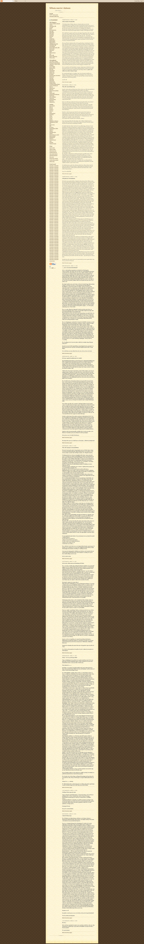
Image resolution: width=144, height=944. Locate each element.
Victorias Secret (53, 139)
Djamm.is (51, 109)
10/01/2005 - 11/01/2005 (54, 196)
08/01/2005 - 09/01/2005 (54, 193)
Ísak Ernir (51, 78)
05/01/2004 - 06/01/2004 (54, 170)
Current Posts (52, 260)
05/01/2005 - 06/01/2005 (54, 188)
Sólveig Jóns (52, 57)
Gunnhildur (52, 38)
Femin (51, 115)
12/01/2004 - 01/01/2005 (54, 181)
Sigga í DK (52, 55)
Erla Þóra (51, 36)
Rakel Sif (51, 89)
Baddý (51, 28)
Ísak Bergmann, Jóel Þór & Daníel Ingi (55, 76)
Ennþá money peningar (54, 158)
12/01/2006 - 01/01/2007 (54, 217)
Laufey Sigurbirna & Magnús (54, 86)
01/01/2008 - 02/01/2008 (54, 237)
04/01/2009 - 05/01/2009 (54, 259)
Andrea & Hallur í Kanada (55, 23)
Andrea (51, 25)
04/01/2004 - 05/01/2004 (54, 168)
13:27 (71, 442)
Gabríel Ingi (52, 71)
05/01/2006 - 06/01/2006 (54, 207)
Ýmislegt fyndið (53, 143)
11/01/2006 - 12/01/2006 (54, 216)
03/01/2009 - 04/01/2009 (54, 257)
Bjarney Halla (52, 68)
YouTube (51, 142)
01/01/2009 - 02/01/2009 (54, 256)
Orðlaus (51, 131)
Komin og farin (52, 147)
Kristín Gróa (52, 49)
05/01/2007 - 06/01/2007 (54, 225)
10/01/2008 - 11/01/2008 (54, 251)
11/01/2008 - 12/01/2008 (54, 253)
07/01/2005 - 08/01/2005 (54, 191)
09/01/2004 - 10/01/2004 (54, 176)
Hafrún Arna (52, 73)
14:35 (70, 173)
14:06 (71, 558)
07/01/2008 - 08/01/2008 (54, 247)
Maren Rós (52, 50)
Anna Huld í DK (53, 26)
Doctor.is (51, 110)
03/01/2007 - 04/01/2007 (54, 222)
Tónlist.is (51, 138)
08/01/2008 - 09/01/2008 (54, 248)
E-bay (51, 112)
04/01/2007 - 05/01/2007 (54, 224)
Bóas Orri (51, 69)
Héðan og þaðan (53, 149)
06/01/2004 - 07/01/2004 (54, 171)
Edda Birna (52, 32)
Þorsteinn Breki (53, 99)
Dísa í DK (51, 31)
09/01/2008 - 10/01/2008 (54, 250)
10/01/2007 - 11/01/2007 (54, 233)
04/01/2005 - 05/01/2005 (54, 187)
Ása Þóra (51, 27)
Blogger (51, 107)
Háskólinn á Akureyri (54, 121)
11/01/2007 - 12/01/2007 (54, 234)
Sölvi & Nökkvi (53, 97)
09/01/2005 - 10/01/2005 (54, 194)
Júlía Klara (52, 79)
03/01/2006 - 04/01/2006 (54, 204)
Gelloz (51, 37)
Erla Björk (52, 35)
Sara (50, 54)
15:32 (71, 787)
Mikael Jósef (52, 88)
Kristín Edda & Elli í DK (54, 47)
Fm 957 (51, 117)
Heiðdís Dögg (52, 40)
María (51, 51)
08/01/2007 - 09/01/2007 (54, 230)
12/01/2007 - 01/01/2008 (54, 236)
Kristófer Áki (52, 81)
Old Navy (51, 129)
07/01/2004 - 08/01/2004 (54, 173)
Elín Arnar (52, 33)
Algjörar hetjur (52, 161)
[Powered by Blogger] (53, 264)
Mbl (50, 126)
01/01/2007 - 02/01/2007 (54, 219)
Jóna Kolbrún (52, 46)
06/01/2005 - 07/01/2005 (54, 190)
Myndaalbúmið (54, 19)
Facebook (51, 114)
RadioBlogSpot (53, 132)
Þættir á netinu (52, 136)
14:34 (71, 652)
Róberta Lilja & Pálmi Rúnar (54, 91)
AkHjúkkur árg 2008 (54, 44)
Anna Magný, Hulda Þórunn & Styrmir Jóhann (55, 62)
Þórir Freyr (52, 100)
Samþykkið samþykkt (53, 155)
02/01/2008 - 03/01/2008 (54, 239)
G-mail (51, 118)
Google (51, 119)
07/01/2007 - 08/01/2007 (54, 228)
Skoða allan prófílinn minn (54, 16)
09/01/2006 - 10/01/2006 (54, 213)
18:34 (71, 932)
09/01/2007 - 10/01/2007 (54, 231)
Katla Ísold (52, 80)
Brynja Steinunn (53, 30)
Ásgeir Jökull (52, 66)
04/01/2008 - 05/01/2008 (54, 242)
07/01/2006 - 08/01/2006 (54, 210)
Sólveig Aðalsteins (53, 56)
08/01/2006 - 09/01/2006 (54, 211)
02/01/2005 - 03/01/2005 (54, 184)
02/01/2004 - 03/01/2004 (54, 165)
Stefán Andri (52, 93)
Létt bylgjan (52, 124)
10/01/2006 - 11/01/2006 (54, 214)
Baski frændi (52, 105)
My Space (52, 127)
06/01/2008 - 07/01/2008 (54, 245)
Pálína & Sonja (53, 52)
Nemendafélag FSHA (54, 128)
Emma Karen (52, 70)
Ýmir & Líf (52, 98)
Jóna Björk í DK (53, 45)
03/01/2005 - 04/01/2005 (54, 185)
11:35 (70, 353)
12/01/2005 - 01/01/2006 (54, 199)
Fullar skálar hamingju (53, 153)
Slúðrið (51, 133)
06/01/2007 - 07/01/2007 (54, 227)
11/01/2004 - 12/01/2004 (54, 179)
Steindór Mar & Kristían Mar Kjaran (54, 95)
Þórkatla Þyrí (52, 102)
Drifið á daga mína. (53, 150)
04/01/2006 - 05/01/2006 (54, 205)
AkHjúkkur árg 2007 (54, 122)
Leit (50, 123)
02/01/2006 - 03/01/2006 (54, 202)
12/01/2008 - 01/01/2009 (54, 254)
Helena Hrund (52, 41)
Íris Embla (52, 74)
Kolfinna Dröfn (53, 83)
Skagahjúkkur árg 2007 (54, 134)
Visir (50, 141)
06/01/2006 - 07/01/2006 (54, 208)
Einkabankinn (52, 113)
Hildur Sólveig (53, 42)
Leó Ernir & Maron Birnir (55, 84)
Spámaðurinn (52, 137)
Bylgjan (51, 108)
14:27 (71, 437)
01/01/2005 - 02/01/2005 (54, 182)
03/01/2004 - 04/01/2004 (54, 167)
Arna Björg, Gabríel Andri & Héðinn (55, 64)
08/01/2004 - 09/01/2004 (54, 174)
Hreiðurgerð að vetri (53, 152)
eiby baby (55, 14)
